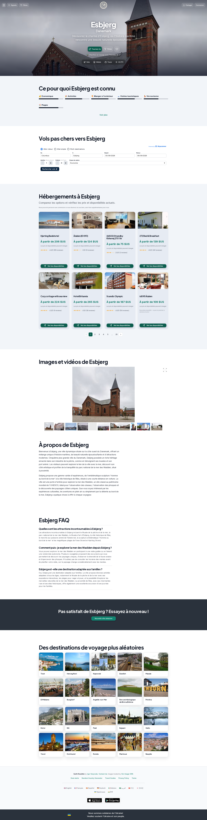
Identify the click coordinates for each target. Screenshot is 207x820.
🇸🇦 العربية (122, 788)
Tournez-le (96, 49)
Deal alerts (75, 778)
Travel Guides (110, 778)
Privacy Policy (123, 778)
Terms (134, 778)
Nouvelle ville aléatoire (103, 618)
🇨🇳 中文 (131, 788)
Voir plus (103, 115)
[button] (165, 370)
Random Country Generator (92, 778)
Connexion (200, 5)
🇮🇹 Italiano (112, 788)
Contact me (103, 774)
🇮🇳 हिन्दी (110, 792)
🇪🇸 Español (90, 788)
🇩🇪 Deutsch (101, 788)
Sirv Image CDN (127, 774)
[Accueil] (103, 5)
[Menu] (4, 5)
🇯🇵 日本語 (139, 788)
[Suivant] (121, 334)
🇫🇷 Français (78, 788)
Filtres (109, 49)
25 (116, 334)
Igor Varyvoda (92, 774)
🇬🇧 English (68, 788)
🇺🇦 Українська (99, 792)
